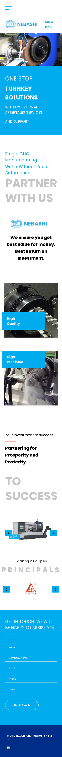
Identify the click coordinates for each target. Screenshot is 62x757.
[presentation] (8, 533)
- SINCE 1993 (48, 24)
